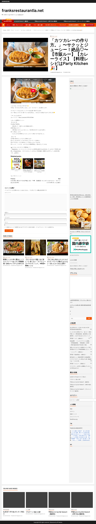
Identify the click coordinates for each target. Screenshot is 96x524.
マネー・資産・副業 (38, 25)
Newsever (52, 522)
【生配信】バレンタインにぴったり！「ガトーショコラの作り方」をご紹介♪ (48, 180)
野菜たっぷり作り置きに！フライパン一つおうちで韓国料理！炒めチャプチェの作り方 (13, 261)
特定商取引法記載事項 (74, 25)
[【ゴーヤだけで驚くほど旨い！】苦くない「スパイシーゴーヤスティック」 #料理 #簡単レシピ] (35, 247)
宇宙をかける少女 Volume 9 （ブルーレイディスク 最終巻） (68, 21)
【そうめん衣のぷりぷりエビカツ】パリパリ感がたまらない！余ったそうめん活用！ (57, 261)
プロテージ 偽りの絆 (75, 379)
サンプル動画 (28, 509)
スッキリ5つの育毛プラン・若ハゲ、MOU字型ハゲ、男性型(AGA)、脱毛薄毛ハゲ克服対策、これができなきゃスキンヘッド (80, 333)
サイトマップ (63, 25)
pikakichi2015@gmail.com (56, 72)
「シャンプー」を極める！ (76, 352)
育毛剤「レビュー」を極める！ (78, 363)
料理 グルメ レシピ (17, 175)
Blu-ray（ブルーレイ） (51, 25)
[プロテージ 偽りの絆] (37, 500)
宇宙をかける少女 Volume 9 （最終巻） (80, 382)
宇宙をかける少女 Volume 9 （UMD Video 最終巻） (37, 21)
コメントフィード (74, 416)
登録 (71, 409)
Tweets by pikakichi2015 (76, 428)
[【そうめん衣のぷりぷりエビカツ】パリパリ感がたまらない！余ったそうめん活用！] (57, 247)
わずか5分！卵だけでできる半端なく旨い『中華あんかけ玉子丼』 (23, 180)
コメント (8, 192)
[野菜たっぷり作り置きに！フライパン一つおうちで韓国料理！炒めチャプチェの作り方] (13, 247)
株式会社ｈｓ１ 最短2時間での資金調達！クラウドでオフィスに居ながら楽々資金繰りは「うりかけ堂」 (80, 359)
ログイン (72, 411)
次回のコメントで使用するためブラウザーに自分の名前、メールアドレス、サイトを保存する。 (30, 227)
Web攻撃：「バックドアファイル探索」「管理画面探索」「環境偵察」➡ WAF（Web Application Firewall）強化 (80, 342)
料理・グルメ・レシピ (18, 25)
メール (7, 217)
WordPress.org (73, 419)
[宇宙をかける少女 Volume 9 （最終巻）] (59, 500)
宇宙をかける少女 (51, 509)
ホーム (8, 25)
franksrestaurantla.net (23, 10)
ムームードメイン (74, 255)
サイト (6, 222)
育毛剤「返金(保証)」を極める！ (78, 354)
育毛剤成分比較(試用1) (75, 329)
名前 (6, 212)
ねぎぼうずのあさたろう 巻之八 (78, 377)
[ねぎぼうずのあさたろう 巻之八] (14, 500)
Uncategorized (6, 509)
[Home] (3, 25)
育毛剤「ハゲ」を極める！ (76, 338)
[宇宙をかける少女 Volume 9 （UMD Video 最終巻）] (82, 500)
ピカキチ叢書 (73, 260)
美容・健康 (28, 25)
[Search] (82, 25)
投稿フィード (73, 414)
